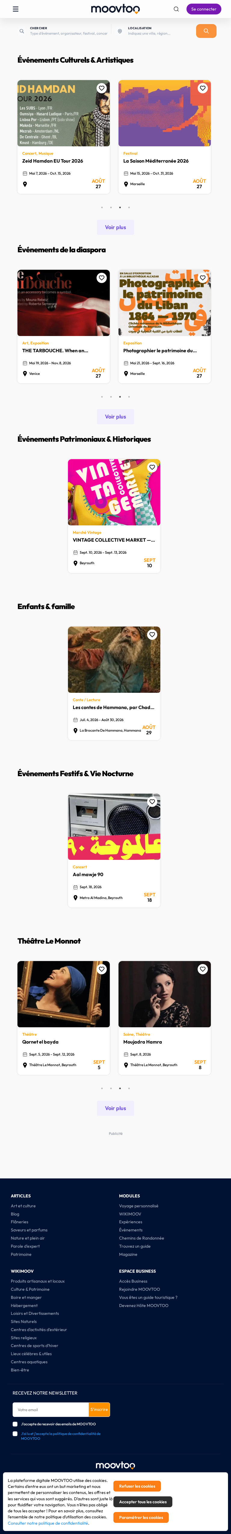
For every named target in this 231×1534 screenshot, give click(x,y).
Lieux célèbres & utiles (31, 1353)
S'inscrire (99, 1409)
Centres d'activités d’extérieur (39, 1329)
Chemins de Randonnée (141, 1238)
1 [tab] (102, 207)
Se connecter (204, 9)
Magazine (128, 1254)
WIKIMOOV (130, 1214)
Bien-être (20, 1370)
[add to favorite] (102, 88)
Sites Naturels (24, 1321)
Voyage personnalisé (139, 1206)
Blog (15, 1214)
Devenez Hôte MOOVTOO (143, 1305)
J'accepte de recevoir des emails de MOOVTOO (58, 1424)
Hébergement (24, 1305)
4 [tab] (129, 207)
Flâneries (19, 1221)
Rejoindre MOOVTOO (139, 1289)
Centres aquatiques (29, 1361)
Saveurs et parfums (29, 1230)
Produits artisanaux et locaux (38, 1281)
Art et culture (23, 1206)
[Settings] (176, 9)
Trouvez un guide (135, 1246)
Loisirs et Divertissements (35, 1313)
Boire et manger (26, 1297)
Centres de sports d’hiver (34, 1345)
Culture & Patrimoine (30, 1289)
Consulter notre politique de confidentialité (48, 1523)
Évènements (131, 1230)
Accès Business (133, 1281)
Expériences (130, 1221)
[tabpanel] (65, 140)
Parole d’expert (25, 1246)
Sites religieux (24, 1337)
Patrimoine (21, 1254)
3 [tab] (120, 207)
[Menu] (16, 9)
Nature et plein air (28, 1238)
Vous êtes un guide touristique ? (148, 1297)
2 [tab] (111, 207)
